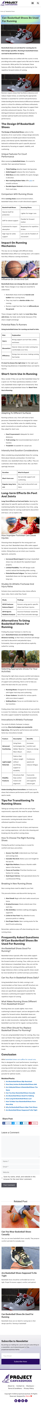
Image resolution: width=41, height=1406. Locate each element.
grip (30, 180)
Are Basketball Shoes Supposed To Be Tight (21, 1110)
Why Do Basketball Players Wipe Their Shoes (21, 1107)
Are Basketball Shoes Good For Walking (20, 1096)
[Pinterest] (22, 1400)
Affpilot (27, 1396)
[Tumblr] (26, 1400)
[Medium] (15, 1400)
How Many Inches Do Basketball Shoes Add (21, 1084)
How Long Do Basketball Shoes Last (19, 1099)
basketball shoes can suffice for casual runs (20, 1059)
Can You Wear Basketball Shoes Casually (20, 1093)
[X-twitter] (19, 1400)
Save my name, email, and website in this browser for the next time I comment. (19, 1178)
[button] (32, 3)
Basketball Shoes (10, 11)
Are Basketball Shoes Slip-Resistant (19, 1081)
